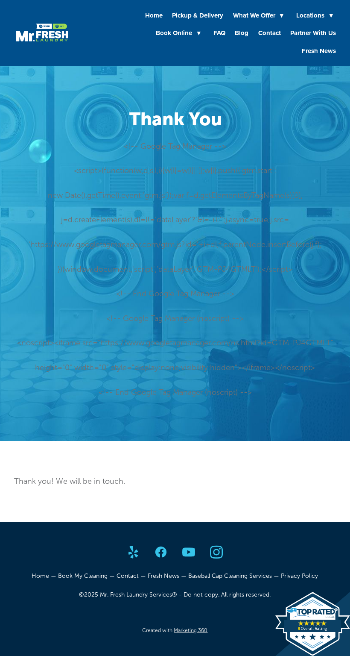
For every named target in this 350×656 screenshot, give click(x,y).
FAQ (219, 33)
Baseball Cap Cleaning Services (230, 576)
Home (154, 15)
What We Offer (258, 15)
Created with (174, 630)
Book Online (178, 33)
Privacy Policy (299, 576)
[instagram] (216, 552)
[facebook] (161, 552)
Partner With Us (313, 33)
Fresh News (319, 51)
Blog (241, 33)
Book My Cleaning (83, 576)
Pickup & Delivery (197, 15)
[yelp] (133, 552)
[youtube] (188, 552)
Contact (269, 33)
